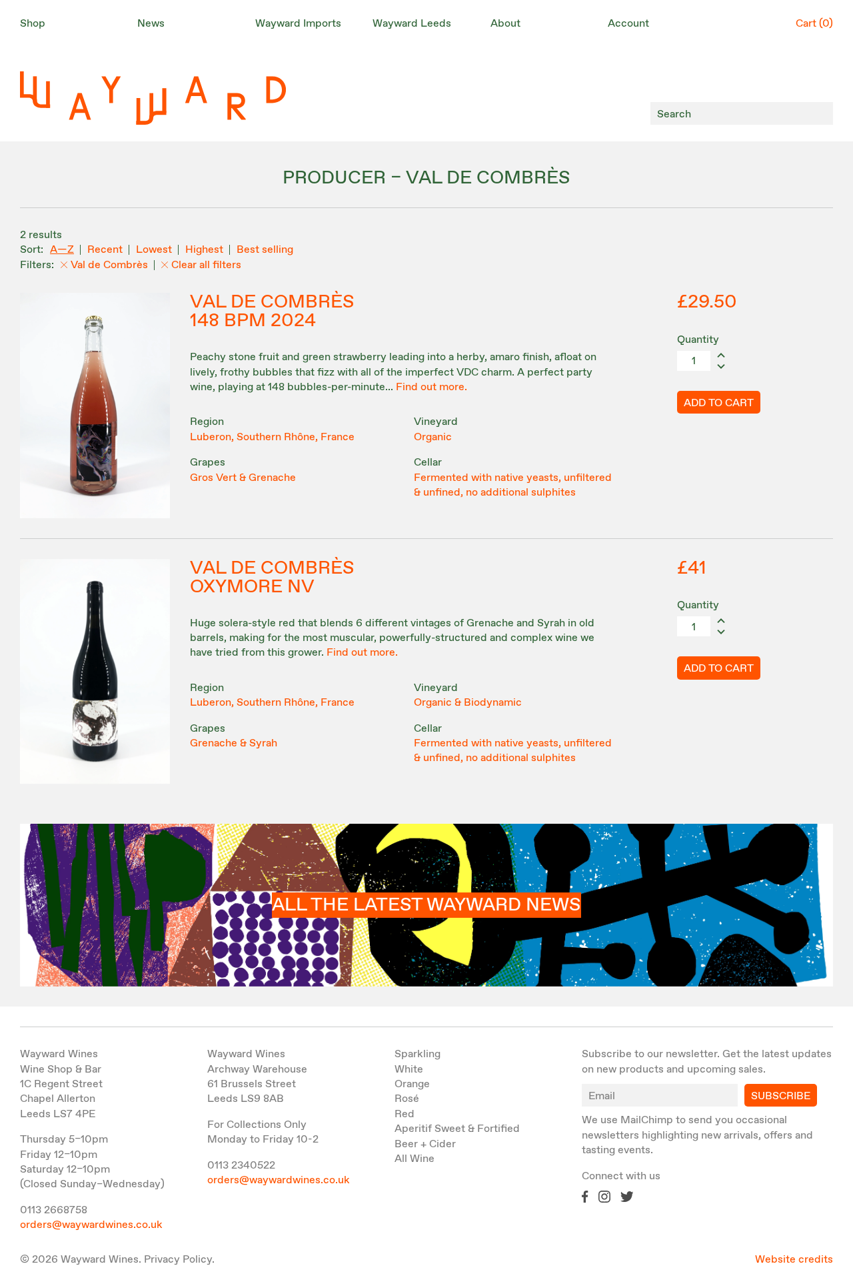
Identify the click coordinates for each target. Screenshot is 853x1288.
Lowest (154, 250)
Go (819, 114)
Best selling (265, 250)
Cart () (814, 24)
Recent (105, 250)
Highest (204, 250)
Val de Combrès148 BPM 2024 (272, 311)
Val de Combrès (109, 265)
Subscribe (780, 1096)
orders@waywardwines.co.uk (91, 1225)
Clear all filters (206, 265)
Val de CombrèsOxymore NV (272, 578)
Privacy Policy (178, 1260)
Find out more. (431, 387)
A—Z (62, 250)
